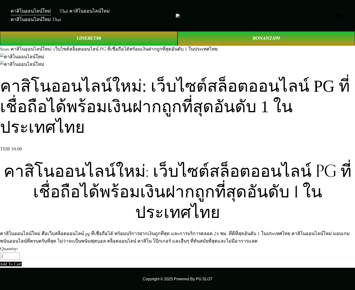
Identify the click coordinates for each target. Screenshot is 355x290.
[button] (11, 264)
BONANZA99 (266, 38)
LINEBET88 (89, 38)
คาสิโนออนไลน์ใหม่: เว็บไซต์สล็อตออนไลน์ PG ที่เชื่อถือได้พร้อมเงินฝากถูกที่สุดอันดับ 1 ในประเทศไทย (114, 49)
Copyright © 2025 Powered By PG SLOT (178, 279)
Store (4, 49)
